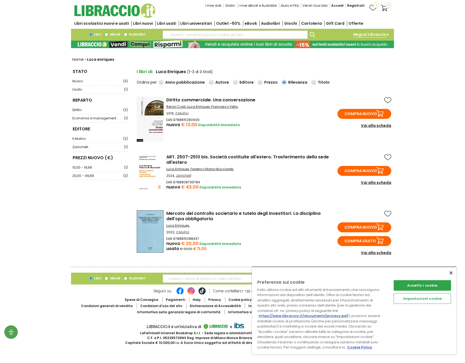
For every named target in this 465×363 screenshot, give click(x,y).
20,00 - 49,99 (100, 175)
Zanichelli (100, 147)
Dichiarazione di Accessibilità (215, 306)
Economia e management (100, 118)
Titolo (324, 82)
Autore (222, 82)
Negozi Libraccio (369, 34)
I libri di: (145, 72)
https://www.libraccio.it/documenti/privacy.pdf (303, 315)
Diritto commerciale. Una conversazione (210, 100)
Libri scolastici (101, 23)
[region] (354, 310)
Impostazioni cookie (422, 298)
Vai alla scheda (376, 125)
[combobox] (235, 34)
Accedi (337, 5)
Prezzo (271, 82)
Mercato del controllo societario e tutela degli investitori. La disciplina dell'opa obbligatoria (243, 216)
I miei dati (213, 5)
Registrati (355, 5)
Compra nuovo (360, 113)
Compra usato (360, 241)
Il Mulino (100, 138)
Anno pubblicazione (185, 82)
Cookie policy (240, 299)
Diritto (100, 110)
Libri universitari (196, 23)
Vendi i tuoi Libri (314, 5)
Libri (97, 34)
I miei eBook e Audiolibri (258, 5)
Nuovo (100, 81)
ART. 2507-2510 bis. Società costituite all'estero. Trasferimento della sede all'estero (247, 159)
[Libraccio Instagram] (191, 294)
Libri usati (166, 23)
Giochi (290, 23)
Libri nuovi (143, 23)
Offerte (355, 23)
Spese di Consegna (141, 299)
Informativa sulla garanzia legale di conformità (178, 312)
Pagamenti (175, 299)
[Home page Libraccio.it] (115, 17)
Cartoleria (311, 23)
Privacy (214, 299)
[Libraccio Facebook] (180, 294)
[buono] (232, 44)
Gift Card (335, 23)
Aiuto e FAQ (290, 5)
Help (197, 299)
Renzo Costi (176, 106)
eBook (251, 23)
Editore (246, 82)
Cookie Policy (359, 347)
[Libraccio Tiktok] (202, 294)
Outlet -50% (228, 23)
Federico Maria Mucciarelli (212, 169)
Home (78, 59)
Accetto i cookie (422, 285)
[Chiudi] (451, 273)
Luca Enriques (198, 106)
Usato (100, 89)
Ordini (230, 5)
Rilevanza (297, 82)
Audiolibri (270, 23)
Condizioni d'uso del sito (161, 306)
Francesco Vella (224, 106)
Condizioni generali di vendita (107, 306)
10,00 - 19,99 (100, 167)
